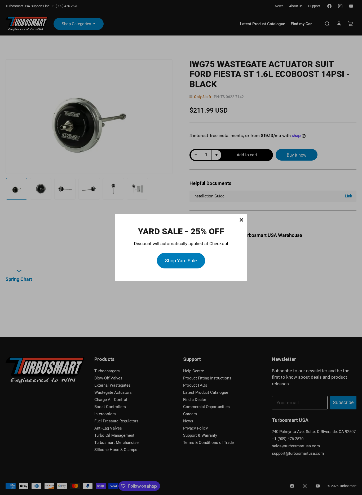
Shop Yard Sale (181, 260)
